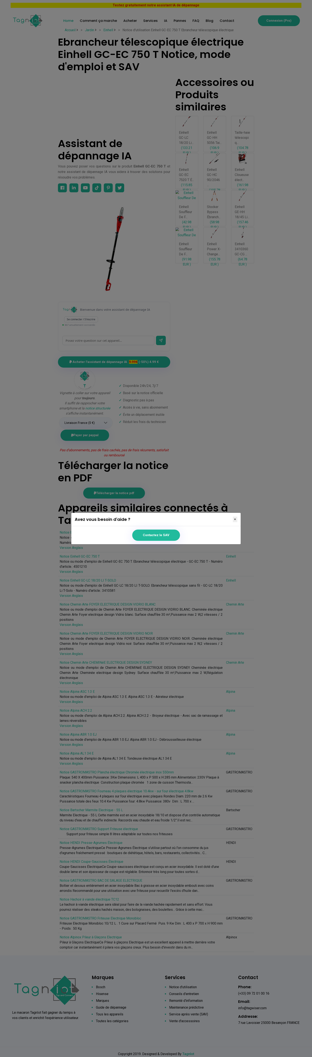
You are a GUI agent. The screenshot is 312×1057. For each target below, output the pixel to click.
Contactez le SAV (156, 535)
